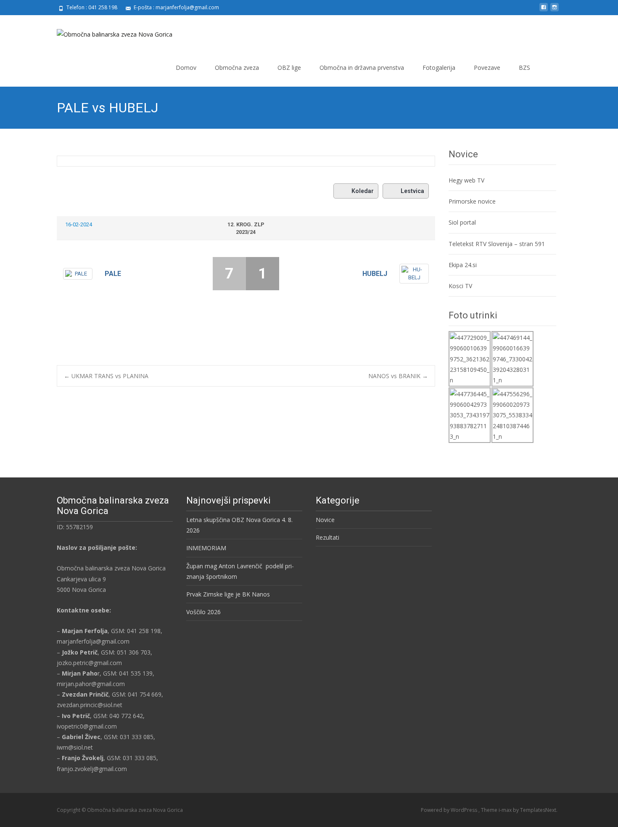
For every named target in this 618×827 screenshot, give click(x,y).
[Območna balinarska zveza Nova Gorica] (107, 32)
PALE (113, 274)
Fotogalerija (439, 68)
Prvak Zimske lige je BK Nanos (228, 594)
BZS (524, 68)
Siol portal (462, 222)
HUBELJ (374, 274)
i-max (506, 810)
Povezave (487, 68)
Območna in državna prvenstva (362, 68)
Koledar (362, 191)
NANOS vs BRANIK (398, 376)
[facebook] (543, 10)
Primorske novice (472, 201)
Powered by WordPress (449, 810)
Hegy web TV (466, 180)
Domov (186, 68)
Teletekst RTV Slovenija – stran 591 (497, 244)
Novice (325, 520)
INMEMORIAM (206, 548)
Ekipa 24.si (463, 265)
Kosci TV (460, 286)
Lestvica (412, 191)
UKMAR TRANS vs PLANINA (106, 376)
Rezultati (327, 537)
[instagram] (554, 10)
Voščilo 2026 (203, 612)
